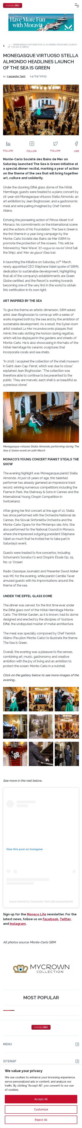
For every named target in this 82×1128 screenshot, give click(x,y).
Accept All (41, 1099)
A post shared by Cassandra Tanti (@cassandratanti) (41, 901)
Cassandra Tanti (16, 76)
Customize (41, 1109)
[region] (41, 1096)
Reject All (41, 1119)
